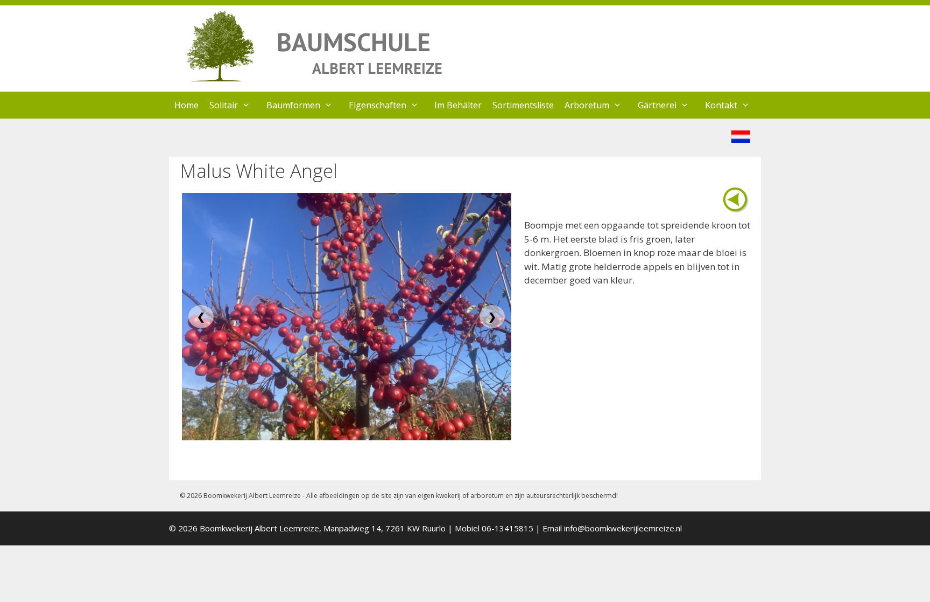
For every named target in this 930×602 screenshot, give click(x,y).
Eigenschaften (377, 105)
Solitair (223, 105)
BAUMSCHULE (354, 41)
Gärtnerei (657, 105)
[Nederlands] (740, 139)
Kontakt (721, 105)
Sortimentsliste (523, 105)
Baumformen (293, 105)
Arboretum (587, 105)
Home (186, 105)
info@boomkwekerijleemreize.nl (623, 528)
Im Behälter (458, 105)
